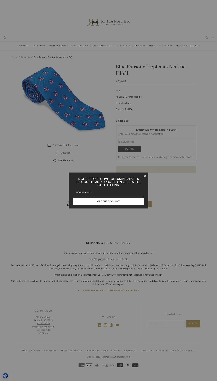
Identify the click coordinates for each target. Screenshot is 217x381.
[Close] (144, 176)
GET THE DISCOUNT (108, 201)
